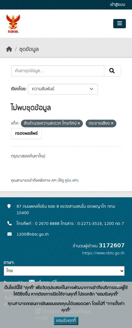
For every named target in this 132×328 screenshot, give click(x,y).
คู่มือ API (71, 180)
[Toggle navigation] (119, 23)
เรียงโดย (18, 89)
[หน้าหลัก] (9, 49)
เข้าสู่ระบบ (117, 5)
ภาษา (9, 263)
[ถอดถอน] (79, 123)
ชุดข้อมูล (29, 49)
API (53, 180)
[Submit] (112, 70)
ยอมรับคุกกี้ (66, 321)
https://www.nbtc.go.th (103, 253)
